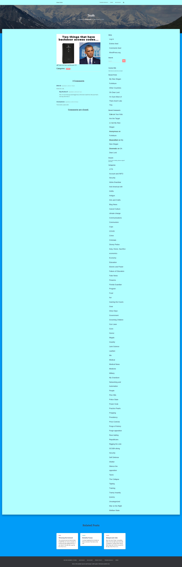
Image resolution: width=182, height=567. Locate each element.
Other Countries (115, 88)
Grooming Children (116, 320)
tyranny (112, 497)
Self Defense (114, 457)
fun (110, 297)
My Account (90, 560)
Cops (111, 227)
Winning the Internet (66, 538)
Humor (68, 68)
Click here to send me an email (115, 70)
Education (113, 262)
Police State (113, 399)
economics (113, 253)
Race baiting (114, 435)
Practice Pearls (115, 408)
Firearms (112, 280)
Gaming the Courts (116, 302)
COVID (112, 231)
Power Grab (113, 404)
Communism (114, 222)
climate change (115, 213)
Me (110, 355)
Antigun (112, 196)
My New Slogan (115, 79)
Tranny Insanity (115, 493)
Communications (115, 218)
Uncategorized (114, 501)
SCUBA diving (114, 448)
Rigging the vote (115, 444)
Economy (112, 258)
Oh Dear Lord (114, 92)
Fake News (113, 276)
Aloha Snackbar (115, 182)
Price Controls (114, 422)
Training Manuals (104, 2)
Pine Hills (112, 395)
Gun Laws (113, 324)
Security (112, 453)
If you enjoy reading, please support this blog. (116, 161)
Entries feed (113, 44)
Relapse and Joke (112, 538)
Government (114, 315)
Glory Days (113, 311)
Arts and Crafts (115, 200)
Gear (111, 306)
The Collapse (114, 479)
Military (112, 373)
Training (112, 488)
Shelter (112, 462)
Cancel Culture (114, 209)
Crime (111, 236)
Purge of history (115, 426)
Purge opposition (115, 431)
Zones (111, 2)
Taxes (111, 475)
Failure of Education (116, 271)
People (111, 391)
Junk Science (114, 346)
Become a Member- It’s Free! (70, 560)
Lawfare (112, 351)
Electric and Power (116, 267)
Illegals (111, 338)
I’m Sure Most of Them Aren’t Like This (115, 101)
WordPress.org (115, 52)
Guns (111, 329)
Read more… (64, 546)
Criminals (112, 240)
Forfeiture (112, 83)
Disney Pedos (114, 244)
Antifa (111, 191)
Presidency (113, 417)
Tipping (112, 484)
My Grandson (114, 378)
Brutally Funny (87, 538)
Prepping (112, 413)
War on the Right (115, 506)
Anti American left (115, 187)
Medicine (112, 369)
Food (111, 293)
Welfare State (114, 510)
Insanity (112, 342)
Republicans (113, 439)
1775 (111, 169)
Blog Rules (118, 2)
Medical (112, 360)
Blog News (113, 204)
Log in (111, 39)
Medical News (114, 364)
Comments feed (115, 48)
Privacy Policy (98, 560)
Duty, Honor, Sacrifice (117, 249)
